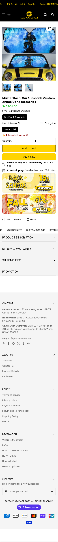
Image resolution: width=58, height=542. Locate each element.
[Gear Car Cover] (29, 15)
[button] (52, 14)
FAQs (5, 445)
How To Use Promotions (15, 450)
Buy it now (29, 157)
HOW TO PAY (9, 455)
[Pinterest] (3, 343)
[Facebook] (8, 343)
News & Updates (11, 466)
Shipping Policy (10, 416)
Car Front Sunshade (14, 117)
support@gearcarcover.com (17, 338)
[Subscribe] (52, 491)
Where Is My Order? (12, 440)
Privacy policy (9, 400)
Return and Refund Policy (15, 410)
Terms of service (11, 395)
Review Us (7, 376)
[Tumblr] (23, 343)
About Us (7, 360)
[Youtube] (28, 343)
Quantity (7, 141)
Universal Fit (10, 129)
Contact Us (8, 365)
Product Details (10, 371)
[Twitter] (18, 343)
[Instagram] (13, 343)
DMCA (5, 421)
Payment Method (11, 405)
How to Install (9, 461)
